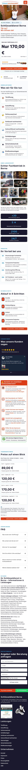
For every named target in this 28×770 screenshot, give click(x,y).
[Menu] (25, 2)
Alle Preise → (23, 56)
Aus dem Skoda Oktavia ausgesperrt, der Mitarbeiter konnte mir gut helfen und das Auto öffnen (13, 362)
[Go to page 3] (14, 372)
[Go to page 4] (15, 372)
